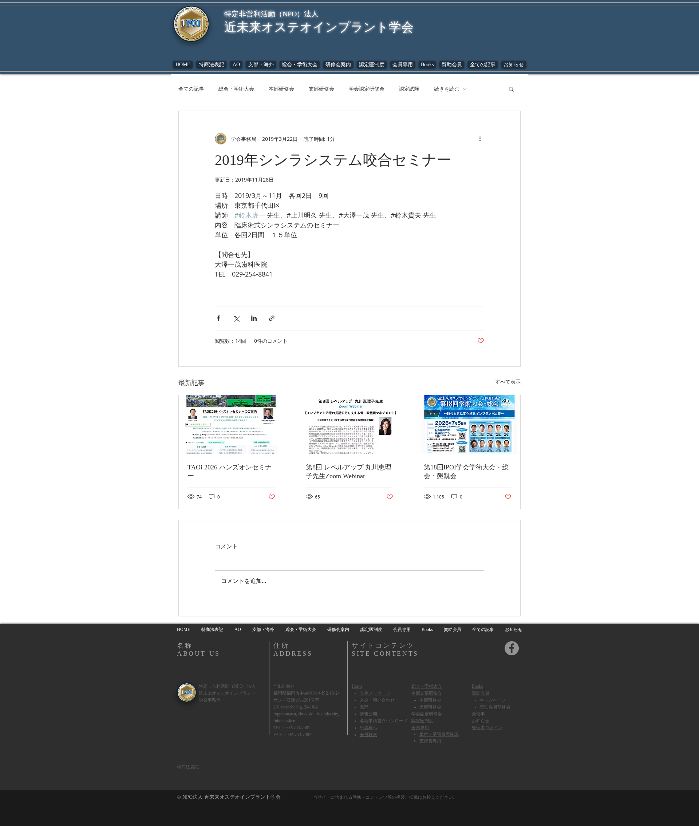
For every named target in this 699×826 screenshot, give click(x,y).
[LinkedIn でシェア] (253, 318)
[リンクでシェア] (271, 318)
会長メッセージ (375, 693)
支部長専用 (430, 740)
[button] (427, 64)
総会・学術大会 (236, 88)
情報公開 (368, 713)
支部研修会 (321, 88)
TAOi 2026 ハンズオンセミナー (229, 472)
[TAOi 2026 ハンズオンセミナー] (231, 424)
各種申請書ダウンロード (384, 720)
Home (357, 686)
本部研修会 (281, 88)
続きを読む (446, 88)
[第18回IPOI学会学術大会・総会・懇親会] (467, 424)
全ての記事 (191, 88)
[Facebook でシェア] (218, 318)
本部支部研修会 (426, 693)
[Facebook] (512, 648)
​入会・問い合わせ (377, 700)
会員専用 (420, 727)
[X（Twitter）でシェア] (236, 318)
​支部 (364, 707)
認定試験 (409, 88)
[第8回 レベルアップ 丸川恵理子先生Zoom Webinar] (349, 424)
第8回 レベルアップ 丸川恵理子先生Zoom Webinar (348, 472)
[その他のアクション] (479, 138)
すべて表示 (508, 381)
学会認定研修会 (366, 88)
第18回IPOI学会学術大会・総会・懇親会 (466, 472)
